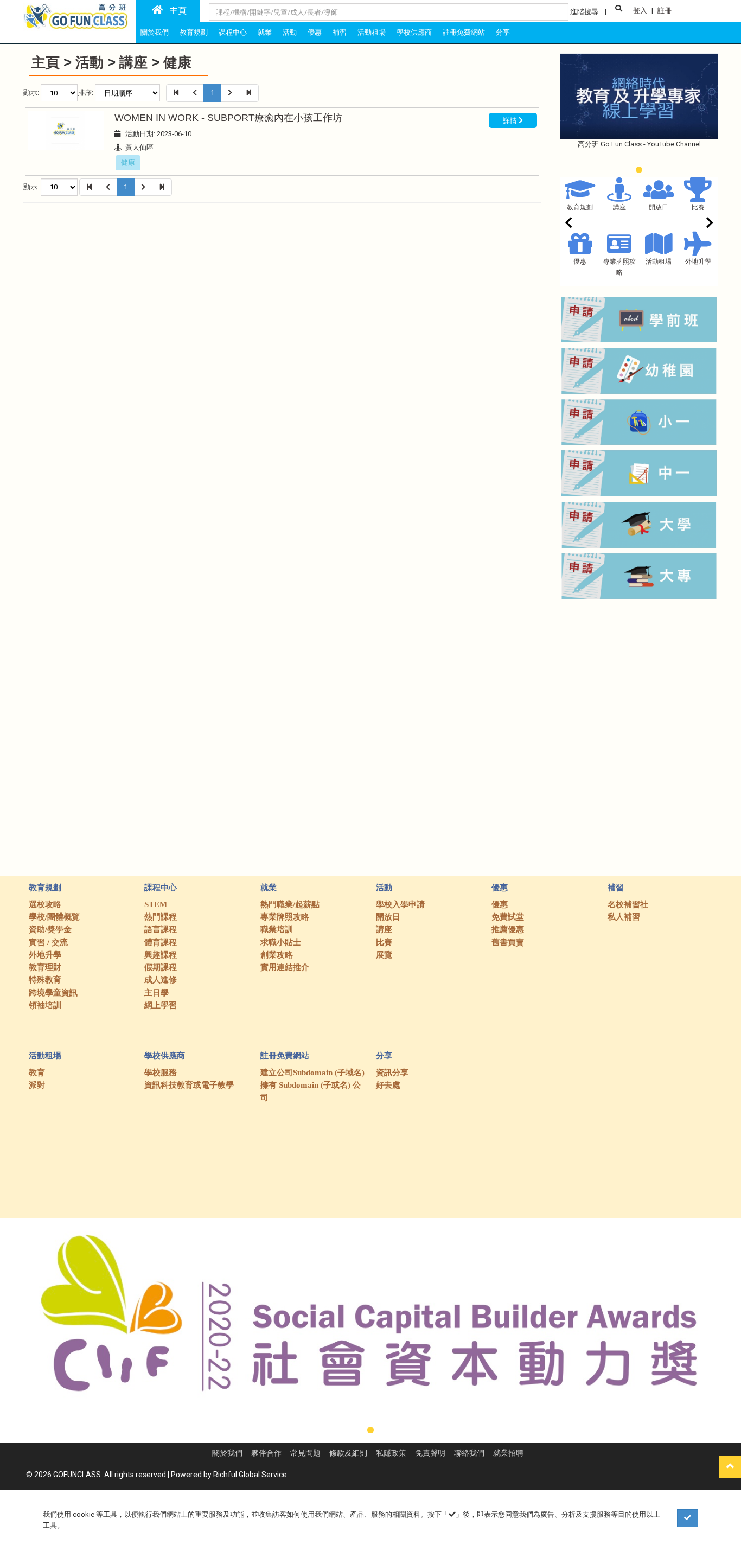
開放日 (658, 207)
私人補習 (624, 916)
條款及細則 (348, 1452)
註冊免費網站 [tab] (464, 32)
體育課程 (160, 942)
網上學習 (160, 1005)
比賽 (698, 207)
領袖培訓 (45, 1005)
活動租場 (659, 261)
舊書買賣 (507, 942)
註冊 (664, 11)
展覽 (384, 954)
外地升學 (698, 261)
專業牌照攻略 (284, 916)
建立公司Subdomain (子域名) (312, 1072)
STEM (155, 904)
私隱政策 (391, 1452)
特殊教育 (45, 979)
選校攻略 (45, 904)
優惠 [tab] (315, 32)
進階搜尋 (584, 12)
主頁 (175, 10)
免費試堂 (507, 916)
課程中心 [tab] (233, 32)
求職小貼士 (280, 942)
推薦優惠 (507, 929)
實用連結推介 (284, 967)
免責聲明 (430, 1452)
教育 (37, 1072)
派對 (37, 1085)
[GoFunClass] (76, 15)
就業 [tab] (265, 32)
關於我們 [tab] (154, 32)
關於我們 (227, 1452)
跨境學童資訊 (53, 992)
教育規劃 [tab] (194, 32)
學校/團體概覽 (54, 916)
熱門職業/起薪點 (290, 904)
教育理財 (45, 967)
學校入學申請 (400, 904)
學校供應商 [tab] (414, 32)
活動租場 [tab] (371, 32)
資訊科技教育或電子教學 (189, 1085)
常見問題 (305, 1452)
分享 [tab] (503, 32)
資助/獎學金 (50, 929)
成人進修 (160, 979)
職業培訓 (276, 929)
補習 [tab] (340, 32)
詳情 (511, 120)
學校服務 (160, 1072)
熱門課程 (160, 916)
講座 (133, 62)
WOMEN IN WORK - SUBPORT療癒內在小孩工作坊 (228, 117)
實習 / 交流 (48, 942)
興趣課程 (160, 954)
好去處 (388, 1085)
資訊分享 (392, 1072)
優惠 (579, 261)
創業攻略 (276, 954)
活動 (89, 62)
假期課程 (160, 967)
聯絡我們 (469, 1452)
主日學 (156, 992)
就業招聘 (508, 1452)
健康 (177, 62)
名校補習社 (628, 904)
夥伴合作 (266, 1452)
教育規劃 (580, 207)
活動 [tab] (290, 32)
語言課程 (160, 929)
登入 (640, 11)
